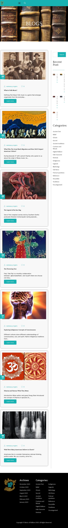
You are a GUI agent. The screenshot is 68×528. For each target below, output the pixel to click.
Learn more (10, 101)
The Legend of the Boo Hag (12, 210)
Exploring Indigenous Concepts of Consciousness (20, 330)
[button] (19, 3)
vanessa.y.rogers (11, 86)
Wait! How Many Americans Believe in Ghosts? (19, 449)
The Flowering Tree (10, 269)
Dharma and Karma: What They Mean (16, 391)
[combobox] (55, 54)
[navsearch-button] (25, 3)
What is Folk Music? (10, 90)
